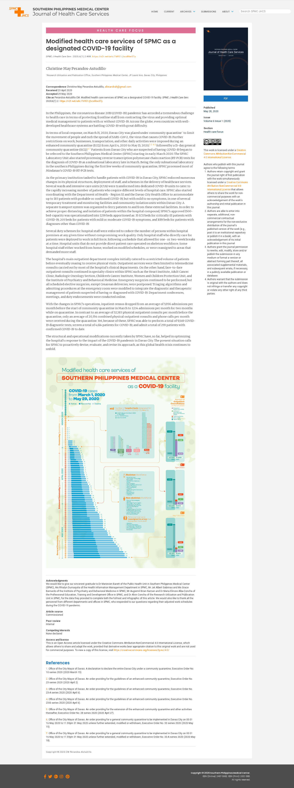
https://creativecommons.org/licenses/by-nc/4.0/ (141, 650)
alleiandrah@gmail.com (118, 86)
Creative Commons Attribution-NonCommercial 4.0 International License (225, 154)
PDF (226, 98)
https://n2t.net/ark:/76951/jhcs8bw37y (114, 56)
